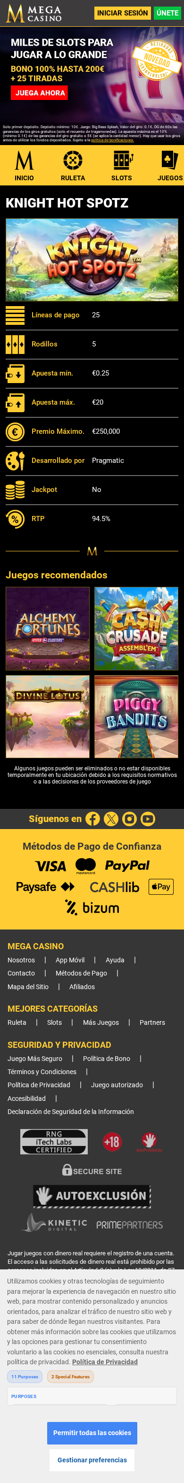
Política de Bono (106, 1059)
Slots (121, 178)
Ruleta (73, 178)
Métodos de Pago (81, 973)
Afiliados (82, 987)
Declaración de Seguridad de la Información (71, 1112)
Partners (152, 1023)
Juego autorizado (117, 1085)
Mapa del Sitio (28, 987)
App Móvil (70, 960)
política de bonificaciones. (112, 140)
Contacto (21, 973)
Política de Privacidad (39, 1085)
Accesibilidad (27, 1099)
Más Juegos (101, 1023)
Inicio (24, 178)
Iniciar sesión (122, 13)
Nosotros (21, 960)
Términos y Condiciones (42, 1072)
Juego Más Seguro (35, 1059)
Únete (167, 13)
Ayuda (115, 960)
